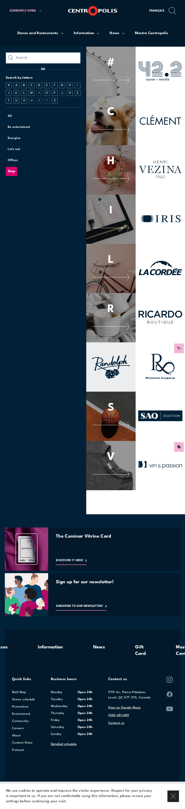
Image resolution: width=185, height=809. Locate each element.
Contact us (116, 723)
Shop (11, 171)
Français (156, 10)
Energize (14, 138)
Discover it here (69, 560)
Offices (13, 160)
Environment (21, 713)
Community (20, 721)
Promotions (20, 706)
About (16, 735)
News (99, 647)
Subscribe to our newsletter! (79, 606)
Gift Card (140, 650)
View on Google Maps (124, 707)
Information (50, 647)
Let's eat (14, 149)
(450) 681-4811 (118, 715)
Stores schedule (23, 699)
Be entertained (19, 127)
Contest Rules (22, 742)
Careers (18, 728)
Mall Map (19, 692)
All (10, 116)
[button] (25, 10)
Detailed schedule (64, 744)
